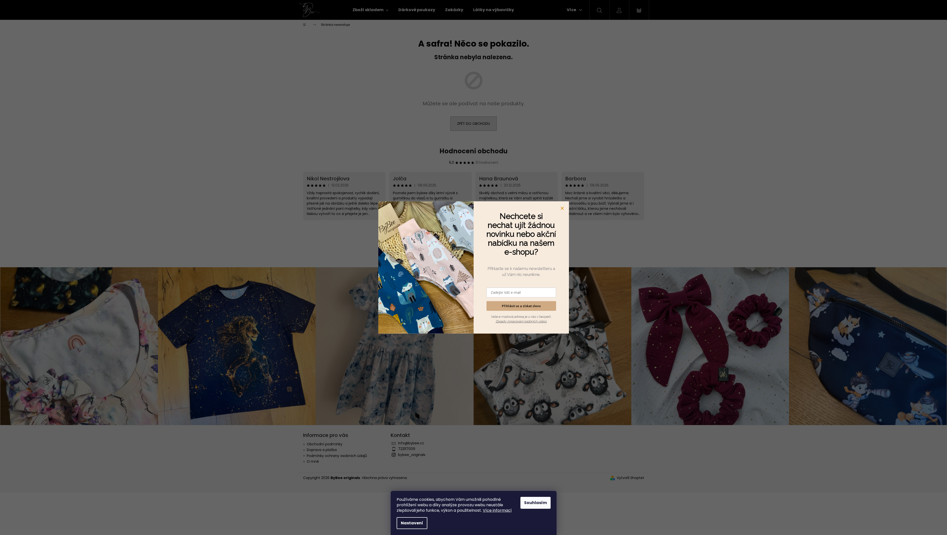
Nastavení (412, 523)
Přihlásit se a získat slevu (521, 306)
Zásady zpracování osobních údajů (521, 321)
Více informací (497, 510)
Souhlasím (535, 503)
